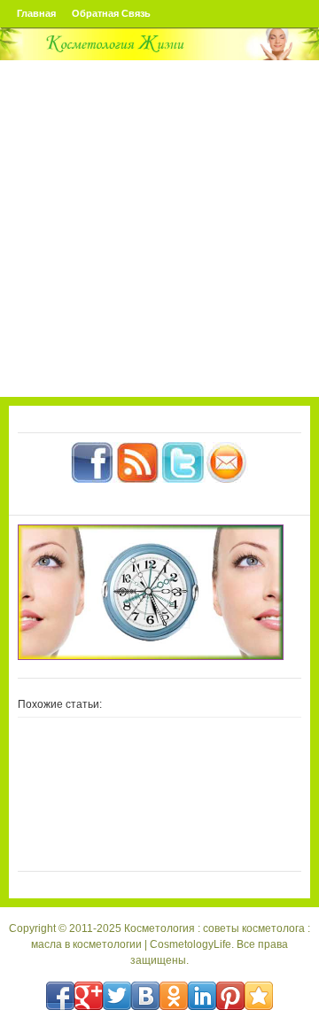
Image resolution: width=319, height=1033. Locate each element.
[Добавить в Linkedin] (202, 996)
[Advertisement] (159, 228)
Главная (36, 13)
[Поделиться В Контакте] (145, 996)
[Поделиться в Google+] (88, 996)
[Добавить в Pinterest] (230, 996)
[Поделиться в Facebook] (60, 996)
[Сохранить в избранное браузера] (259, 996)
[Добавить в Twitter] (117, 996)
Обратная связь (111, 13)
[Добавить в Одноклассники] (174, 996)
